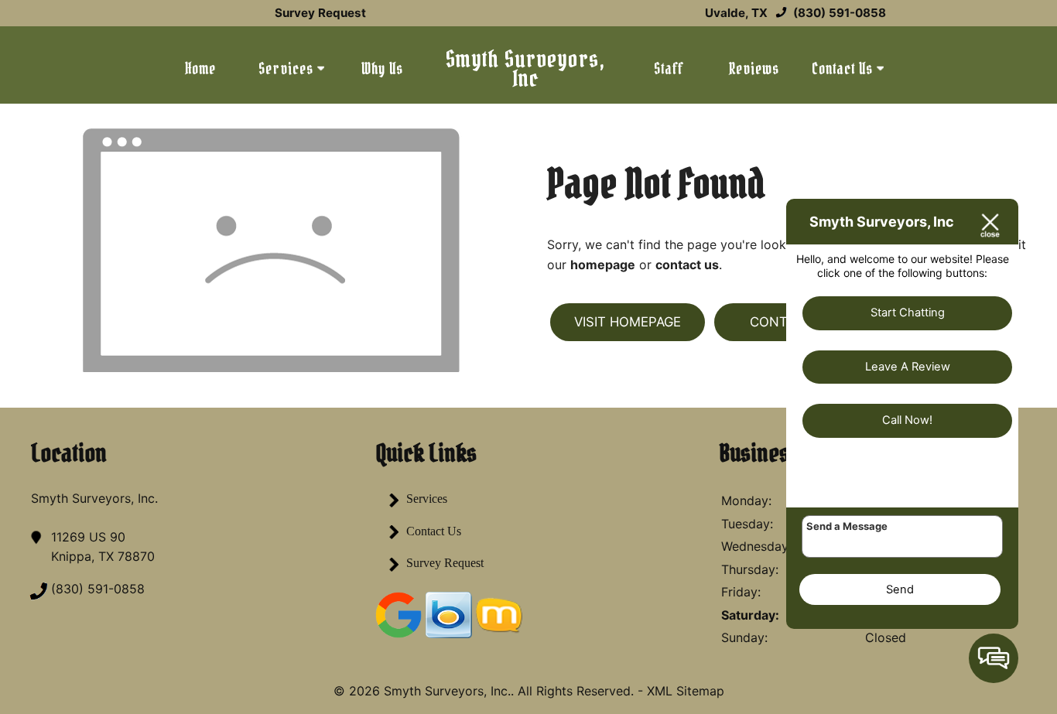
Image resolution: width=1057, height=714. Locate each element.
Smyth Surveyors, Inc (525, 69)
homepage (602, 264)
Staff (668, 69)
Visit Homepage (627, 322)
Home (200, 69)
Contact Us (844, 69)
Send (900, 589)
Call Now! (907, 420)
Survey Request (320, 12)
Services (287, 69)
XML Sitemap (685, 691)
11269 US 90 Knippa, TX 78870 (103, 547)
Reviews (753, 69)
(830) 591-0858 (838, 12)
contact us (687, 264)
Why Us (382, 69)
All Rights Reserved (574, 691)
